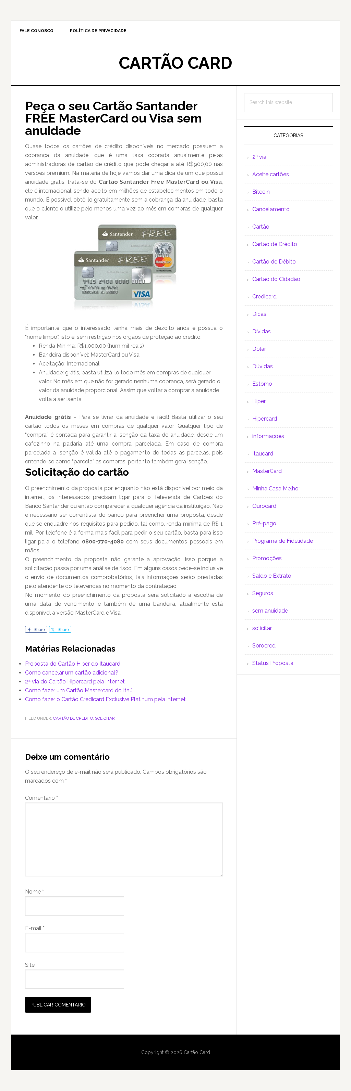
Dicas (259, 314)
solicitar (105, 718)
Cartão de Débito (274, 261)
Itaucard (262, 453)
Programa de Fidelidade (282, 541)
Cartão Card (175, 63)
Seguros (262, 593)
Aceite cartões (270, 174)
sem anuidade (270, 610)
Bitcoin (261, 192)
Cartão (260, 226)
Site (30, 965)
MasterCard (267, 471)
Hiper (259, 401)
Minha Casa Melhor (276, 488)
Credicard (264, 296)
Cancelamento (271, 209)
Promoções (267, 558)
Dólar (259, 349)
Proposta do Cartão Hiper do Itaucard (72, 663)
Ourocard (264, 506)
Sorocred (264, 645)
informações (268, 436)
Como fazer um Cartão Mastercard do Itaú (79, 690)
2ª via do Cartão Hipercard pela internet (75, 681)
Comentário (41, 798)
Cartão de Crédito (73, 718)
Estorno (262, 384)
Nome (34, 891)
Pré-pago (264, 523)
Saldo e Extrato (271, 576)
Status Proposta (272, 663)
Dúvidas (262, 366)
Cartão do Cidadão (276, 279)
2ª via (259, 157)
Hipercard (264, 418)
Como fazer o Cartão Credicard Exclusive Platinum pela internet (105, 699)
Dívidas (261, 331)
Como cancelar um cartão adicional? (71, 672)
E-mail (35, 928)
